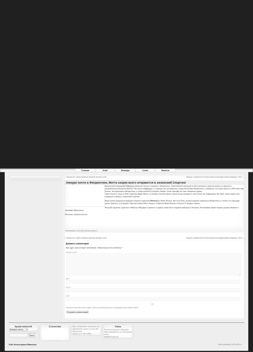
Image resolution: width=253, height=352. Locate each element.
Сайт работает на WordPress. (230, 344)
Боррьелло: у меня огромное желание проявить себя (85, 177)
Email (68, 287)
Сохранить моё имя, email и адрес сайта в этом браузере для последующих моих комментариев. (102, 307)
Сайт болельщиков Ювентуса (23, 344)
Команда (125, 170)
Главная (85, 170)
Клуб (105, 170)
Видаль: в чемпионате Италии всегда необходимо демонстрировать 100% (215, 177)
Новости (165, 170)
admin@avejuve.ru (111, 336)
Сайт (68, 296)
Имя (68, 278)
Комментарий (71, 252)
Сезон (145, 170)
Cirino (94, 230)
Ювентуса (130, 186)
